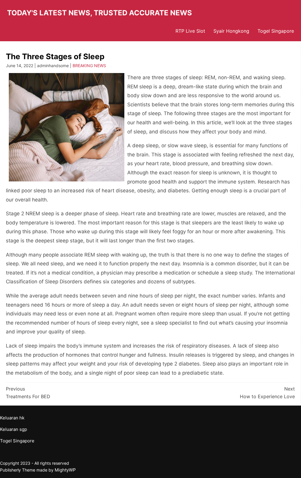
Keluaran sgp (13, 429)
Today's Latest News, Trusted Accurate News (99, 13)
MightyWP (65, 470)
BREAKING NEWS (89, 65)
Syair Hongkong (231, 31)
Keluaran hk (12, 418)
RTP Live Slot (190, 31)
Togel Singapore (275, 31)
